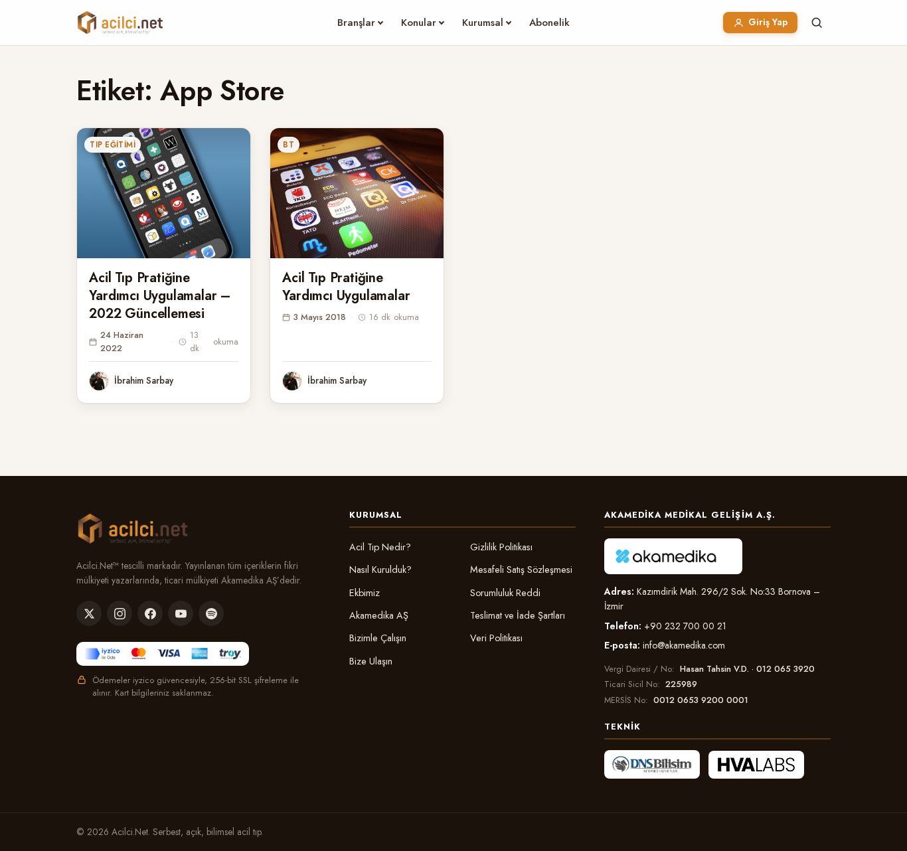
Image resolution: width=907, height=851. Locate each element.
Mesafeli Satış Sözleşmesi (521, 569)
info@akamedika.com (684, 645)
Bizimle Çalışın (377, 638)
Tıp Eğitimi (112, 144)
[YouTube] (180, 613)
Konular (418, 22)
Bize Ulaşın (370, 661)
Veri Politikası (496, 638)
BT (288, 144)
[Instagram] (119, 613)
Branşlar (356, 22)
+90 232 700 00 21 (685, 626)
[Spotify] (211, 613)
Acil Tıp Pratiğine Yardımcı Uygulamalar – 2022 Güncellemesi (159, 295)
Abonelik (549, 22)
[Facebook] (150, 613)
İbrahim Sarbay (143, 380)
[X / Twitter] (89, 613)
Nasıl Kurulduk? (380, 569)
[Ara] (817, 23)
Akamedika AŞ (378, 615)
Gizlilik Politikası (501, 547)
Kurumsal (482, 22)
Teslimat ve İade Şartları (517, 615)
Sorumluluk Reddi (505, 592)
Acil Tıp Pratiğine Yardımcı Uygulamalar (346, 286)
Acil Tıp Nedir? (380, 547)
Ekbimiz (364, 592)
